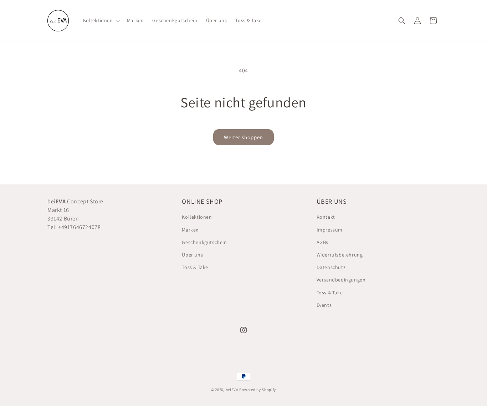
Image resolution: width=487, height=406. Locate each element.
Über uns (192, 255)
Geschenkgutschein (204, 242)
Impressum (330, 230)
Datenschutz (331, 267)
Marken (190, 230)
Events (324, 305)
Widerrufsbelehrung (340, 255)
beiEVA (232, 389)
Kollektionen (197, 217)
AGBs (322, 242)
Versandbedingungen (341, 279)
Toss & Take (195, 267)
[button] (101, 20)
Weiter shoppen (243, 137)
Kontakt (326, 217)
